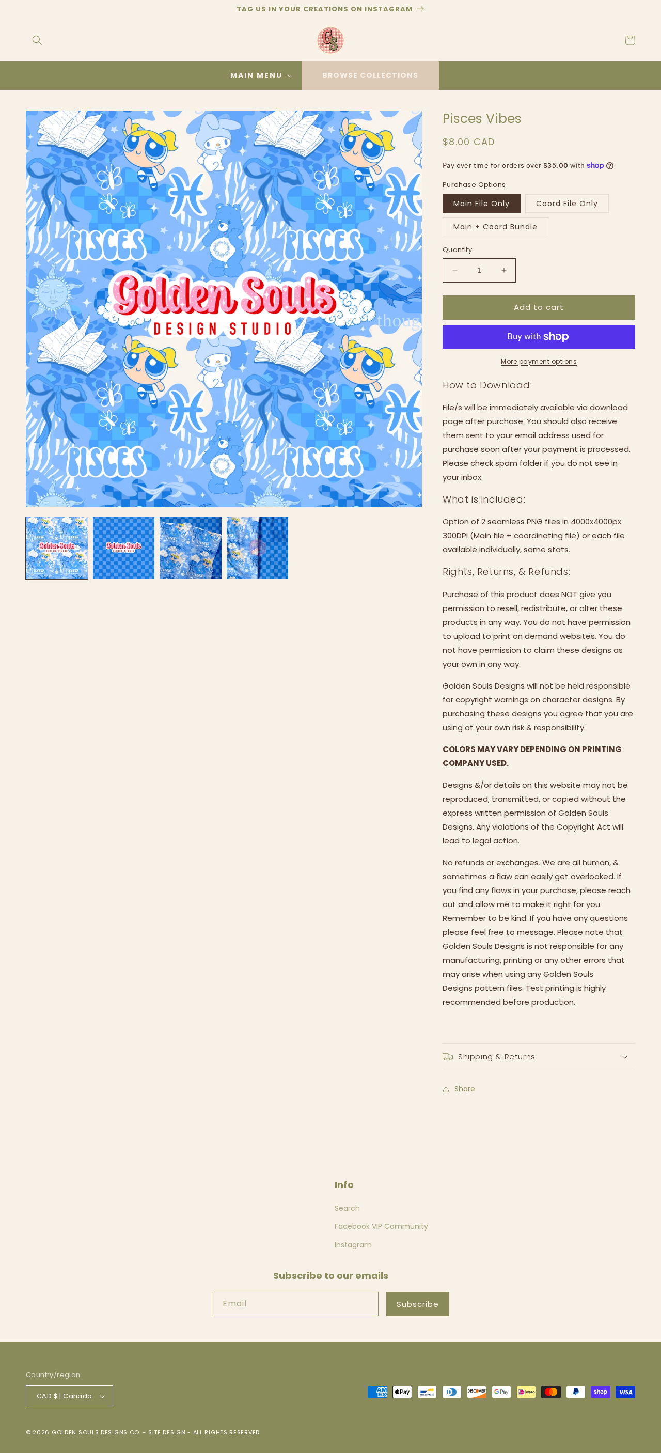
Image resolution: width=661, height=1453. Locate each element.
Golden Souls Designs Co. (96, 1432)
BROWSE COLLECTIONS (370, 75)
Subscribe (418, 1304)
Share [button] (464, 1089)
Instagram (353, 1245)
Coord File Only (567, 203)
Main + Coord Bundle (495, 227)
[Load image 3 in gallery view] (191, 548)
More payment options (539, 361)
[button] (37, 40)
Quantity (457, 250)
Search (347, 1208)
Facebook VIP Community (381, 1226)
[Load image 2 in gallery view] (124, 548)
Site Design (167, 1432)
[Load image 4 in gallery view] (258, 548)
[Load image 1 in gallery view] (57, 548)
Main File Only (481, 203)
